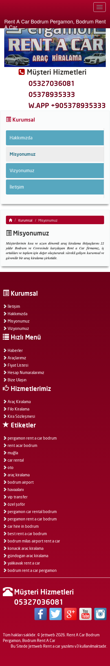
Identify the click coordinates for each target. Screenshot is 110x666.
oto (10, 467)
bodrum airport (20, 482)
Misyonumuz (23, 154)
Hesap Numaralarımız (25, 372)
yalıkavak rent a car (23, 563)
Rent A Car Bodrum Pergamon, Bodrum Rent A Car (55, 23)
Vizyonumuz (22, 170)
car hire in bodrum (23, 526)
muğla (12, 452)
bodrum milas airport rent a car (33, 541)
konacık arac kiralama (25, 548)
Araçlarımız (16, 357)
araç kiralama (18, 474)
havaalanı (15, 489)
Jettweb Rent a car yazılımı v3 (53, 646)
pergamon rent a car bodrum (32, 438)
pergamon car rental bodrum (32, 511)
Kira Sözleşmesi (21, 416)
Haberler (15, 350)
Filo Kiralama (18, 408)
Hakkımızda (21, 137)
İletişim (17, 187)
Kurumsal (25, 220)
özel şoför (16, 504)
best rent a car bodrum (27, 533)
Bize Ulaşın (17, 379)
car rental (15, 460)
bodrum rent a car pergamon (32, 570)
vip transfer (17, 496)
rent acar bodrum (22, 445)
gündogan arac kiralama (27, 555)
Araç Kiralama (19, 401)
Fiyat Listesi (17, 365)
